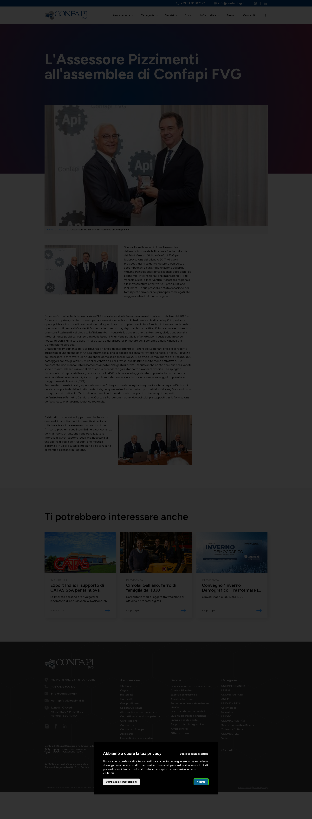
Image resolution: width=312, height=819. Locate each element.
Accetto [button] (201, 781)
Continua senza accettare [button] (194, 753)
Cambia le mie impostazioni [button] (121, 781)
